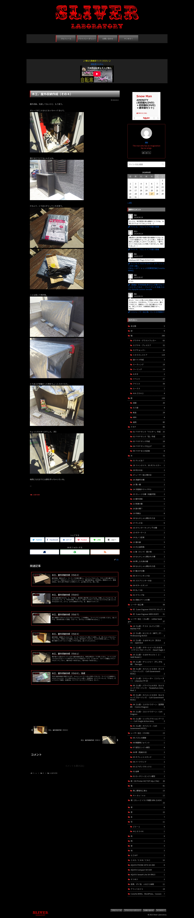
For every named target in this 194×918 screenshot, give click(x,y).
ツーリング (149, 369)
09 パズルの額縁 (149, 737)
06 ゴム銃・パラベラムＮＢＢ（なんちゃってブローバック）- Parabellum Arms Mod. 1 (147, 688)
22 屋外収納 (36, 495)
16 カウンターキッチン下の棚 (149, 527)
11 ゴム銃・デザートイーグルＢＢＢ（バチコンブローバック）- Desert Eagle (147, 648)
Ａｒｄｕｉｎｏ (149, 795)
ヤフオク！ (161, 910)
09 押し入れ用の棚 (149, 561)
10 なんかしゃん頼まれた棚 (149, 556)
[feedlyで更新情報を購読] (74, 551)
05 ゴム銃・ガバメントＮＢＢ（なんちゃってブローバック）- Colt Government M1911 (147, 697)
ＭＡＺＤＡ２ (149, 393)
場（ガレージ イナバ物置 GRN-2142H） (148, 801)
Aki (146, 142)
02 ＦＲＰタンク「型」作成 (149, 436)
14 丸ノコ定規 (149, 537)
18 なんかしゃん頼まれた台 (149, 518)
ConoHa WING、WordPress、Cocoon (148, 893)
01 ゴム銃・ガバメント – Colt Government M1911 (147, 727)
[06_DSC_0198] (57, 425)
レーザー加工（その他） (148, 733)
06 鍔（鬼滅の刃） (149, 752)
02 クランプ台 (149, 595)
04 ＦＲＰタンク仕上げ (149, 446)
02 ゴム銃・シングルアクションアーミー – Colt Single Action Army (147, 719)
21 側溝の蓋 (149, 503)
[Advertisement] (97, 50)
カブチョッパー (149, 350)
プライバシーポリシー (133, 910)
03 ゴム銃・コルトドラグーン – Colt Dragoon (147, 712)
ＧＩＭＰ (148, 855)
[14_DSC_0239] (57, 199)
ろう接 (149, 407)
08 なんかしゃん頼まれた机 (149, 566)
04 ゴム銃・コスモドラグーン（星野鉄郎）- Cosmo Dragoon (147, 705)
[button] (163, 164)
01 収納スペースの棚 (149, 599)
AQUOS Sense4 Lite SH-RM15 (148, 874)
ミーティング (149, 364)
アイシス (149, 383)
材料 (149, 417)
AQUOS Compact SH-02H (148, 869)
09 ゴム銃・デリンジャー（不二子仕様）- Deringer (147, 663)
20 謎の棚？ (149, 508)
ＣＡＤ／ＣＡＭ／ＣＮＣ (148, 860)
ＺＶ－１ (149, 826)
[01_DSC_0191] (57, 151)
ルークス (149, 388)
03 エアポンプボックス (149, 766)
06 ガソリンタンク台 (149, 575)
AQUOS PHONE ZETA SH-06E (148, 865)
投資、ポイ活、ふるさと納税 (148, 884)
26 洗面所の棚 (149, 479)
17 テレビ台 (149, 522)
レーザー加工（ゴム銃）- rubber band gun (146, 620)
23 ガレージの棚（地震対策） (149, 494)
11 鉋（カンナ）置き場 (149, 551)
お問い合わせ (148, 910)
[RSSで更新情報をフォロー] (105, 551)
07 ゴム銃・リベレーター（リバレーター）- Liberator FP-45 (147, 679)
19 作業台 (149, 513)
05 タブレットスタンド (149, 757)
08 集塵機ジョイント (149, 742)
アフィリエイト (148, 889)
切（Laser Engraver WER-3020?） (149, 614)
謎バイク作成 (149, 359)
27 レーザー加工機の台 (149, 474)
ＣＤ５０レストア (149, 354)
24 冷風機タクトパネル (149, 489)
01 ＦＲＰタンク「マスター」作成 (149, 431)
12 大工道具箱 (149, 547)
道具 (149, 422)
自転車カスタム (97, 64)
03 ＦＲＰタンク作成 (149, 441)
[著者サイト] (44, 551)
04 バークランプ (149, 761)
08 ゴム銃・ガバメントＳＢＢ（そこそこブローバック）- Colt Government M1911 (147, 671)
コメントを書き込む (74, 766)
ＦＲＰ (148, 426)
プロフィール (116, 910)
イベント (149, 378)
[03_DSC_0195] (57, 288)
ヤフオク (148, 879)
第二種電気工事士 (149, 790)
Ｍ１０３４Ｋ (149, 831)
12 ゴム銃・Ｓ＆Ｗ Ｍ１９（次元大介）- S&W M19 (147, 641)
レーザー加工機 (148, 604)
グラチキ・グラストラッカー (149, 340)
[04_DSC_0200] (57, 336)
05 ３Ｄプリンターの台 (149, 580)
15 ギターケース (149, 532)
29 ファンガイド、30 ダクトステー (149, 465)
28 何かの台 (149, 470)
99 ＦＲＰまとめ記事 (149, 450)
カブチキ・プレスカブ (149, 345)
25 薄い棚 (149, 484)
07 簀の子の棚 (149, 571)
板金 (149, 412)
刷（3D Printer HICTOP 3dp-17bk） (148, 781)
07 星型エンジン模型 (149, 747)
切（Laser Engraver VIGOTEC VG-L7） (149, 609)
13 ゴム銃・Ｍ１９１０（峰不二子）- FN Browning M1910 (147, 634)
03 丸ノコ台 (149, 590)
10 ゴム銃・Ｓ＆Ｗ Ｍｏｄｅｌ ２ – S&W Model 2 (147, 655)
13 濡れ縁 (149, 542)
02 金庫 (149, 771)
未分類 (148, 326)
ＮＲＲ (149, 374)
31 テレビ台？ (149, 460)
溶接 (149, 402)
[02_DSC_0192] (57, 247)
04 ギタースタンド (149, 585)
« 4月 (130, 202)
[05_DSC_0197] (57, 377)
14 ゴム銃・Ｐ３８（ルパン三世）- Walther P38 (147, 627)
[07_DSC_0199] (57, 473)
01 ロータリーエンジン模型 (149, 776)
